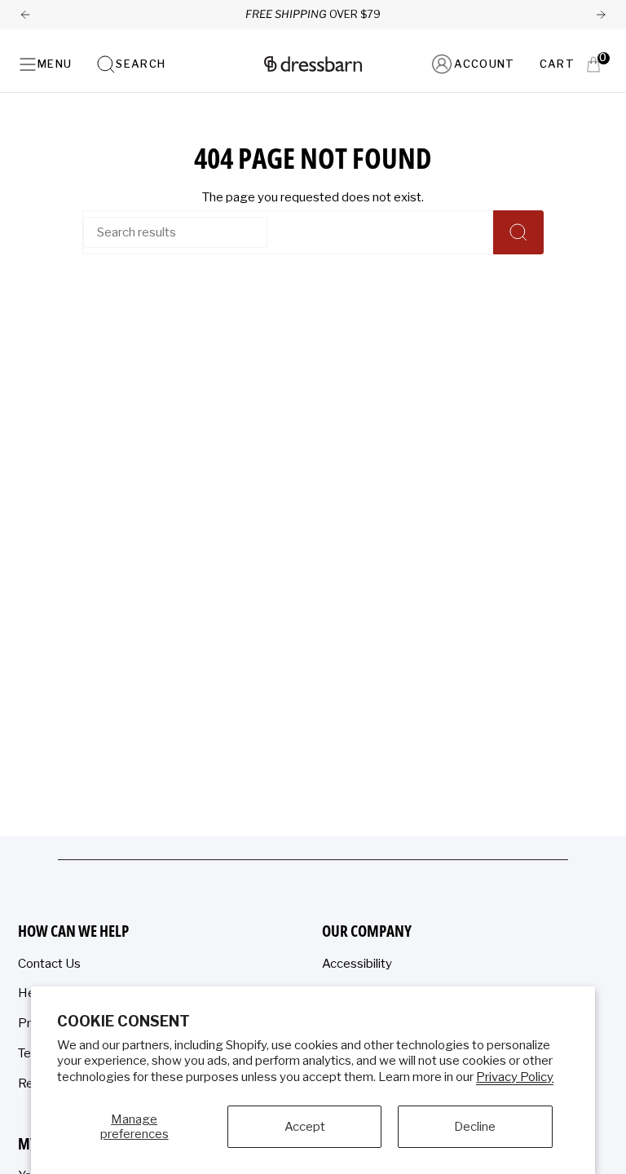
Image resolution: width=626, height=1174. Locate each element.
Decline (475, 1126)
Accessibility (357, 963)
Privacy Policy (514, 1077)
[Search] (518, 232)
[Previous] (25, 14)
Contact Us (49, 963)
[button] (131, 64)
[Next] (600, 14)
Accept (304, 1126)
